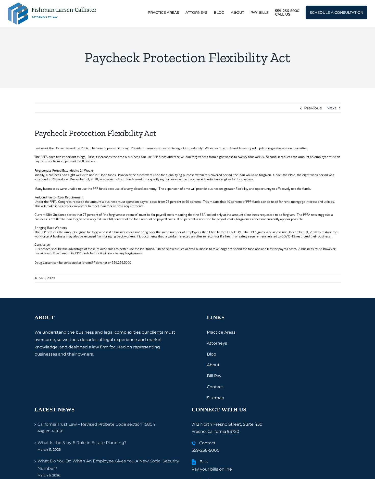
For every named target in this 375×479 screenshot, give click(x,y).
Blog (211, 354)
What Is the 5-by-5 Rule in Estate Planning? (82, 442)
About (213, 364)
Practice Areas (221, 332)
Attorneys (217, 343)
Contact (215, 386)
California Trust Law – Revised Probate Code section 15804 (96, 424)
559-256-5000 (206, 450)
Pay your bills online (212, 469)
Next (331, 108)
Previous (313, 108)
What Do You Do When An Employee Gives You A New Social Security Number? (108, 465)
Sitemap (215, 397)
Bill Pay (214, 375)
